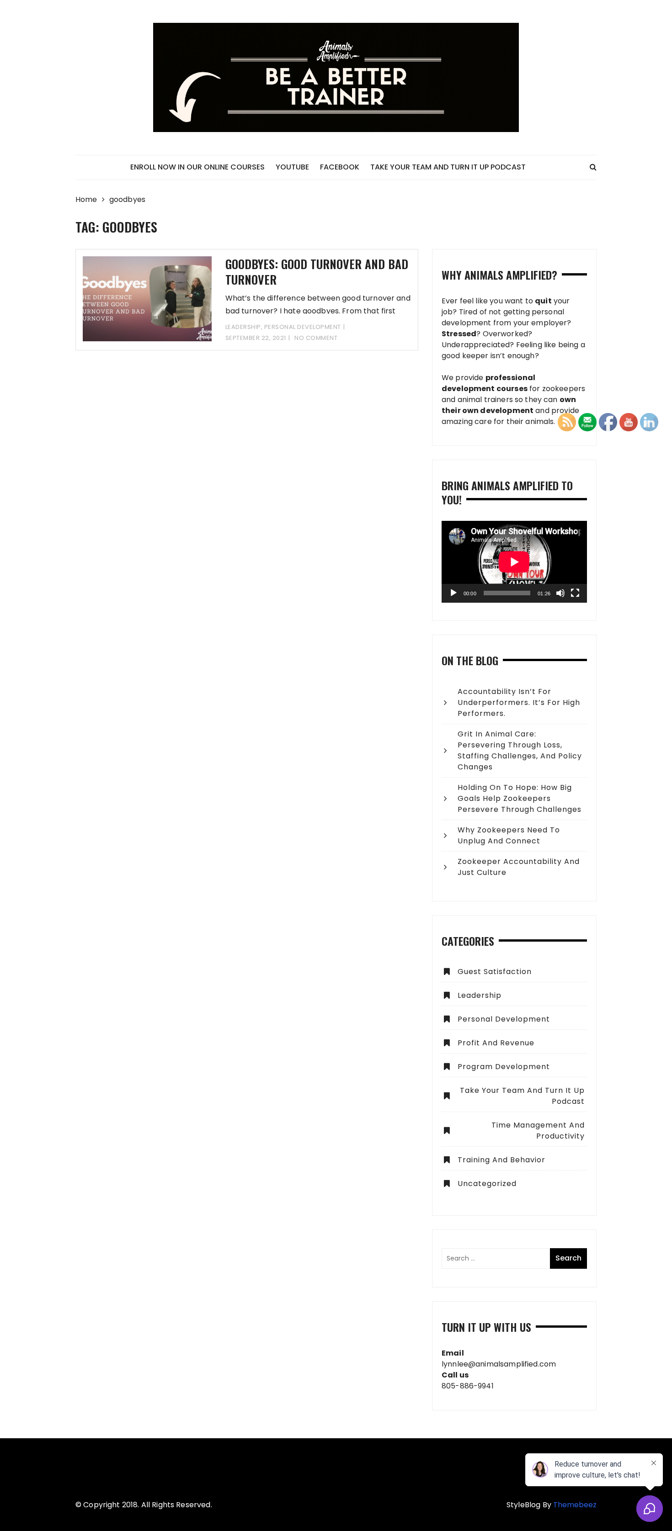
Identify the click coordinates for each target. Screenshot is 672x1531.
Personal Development (302, 327)
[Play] (453, 593)
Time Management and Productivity (538, 1130)
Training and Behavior (501, 1160)
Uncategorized (487, 1183)
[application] (514, 562)
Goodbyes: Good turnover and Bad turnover (316, 271)
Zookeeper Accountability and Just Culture (519, 867)
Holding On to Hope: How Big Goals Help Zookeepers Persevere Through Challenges (519, 798)
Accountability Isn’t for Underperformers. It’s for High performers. (519, 702)
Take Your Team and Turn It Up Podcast (448, 167)
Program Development (504, 1066)
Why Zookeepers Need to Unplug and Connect (509, 835)
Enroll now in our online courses (197, 167)
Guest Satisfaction (495, 971)
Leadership (243, 327)
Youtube (292, 167)
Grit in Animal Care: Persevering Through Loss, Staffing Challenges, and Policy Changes (520, 750)
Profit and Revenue (496, 1043)
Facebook (339, 167)
